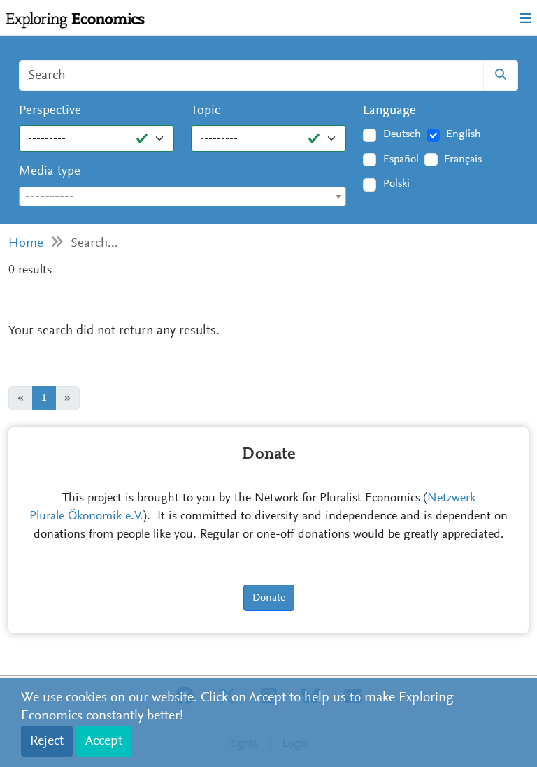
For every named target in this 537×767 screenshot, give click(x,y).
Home (25, 243)
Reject (47, 741)
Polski (396, 183)
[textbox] (182, 197)
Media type (49, 171)
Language (389, 110)
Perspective (50, 110)
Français (463, 159)
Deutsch (402, 134)
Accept (103, 741)
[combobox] (182, 196)
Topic (205, 110)
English (463, 134)
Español (401, 159)
